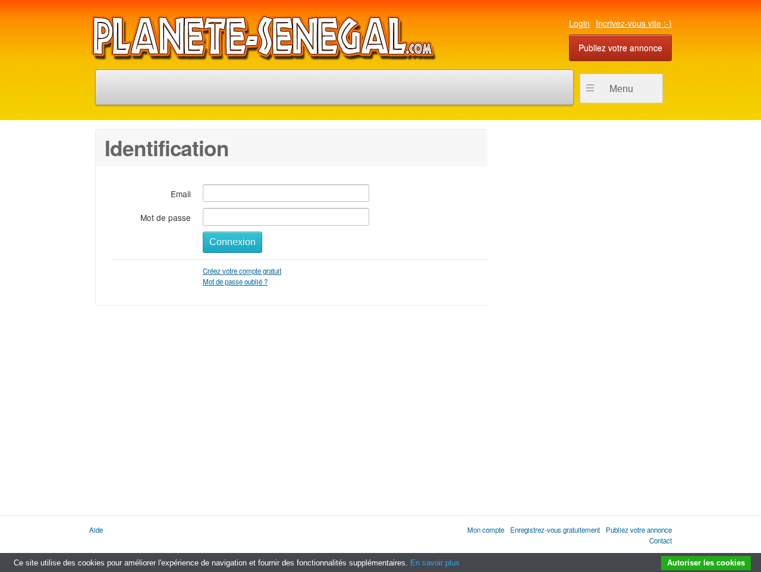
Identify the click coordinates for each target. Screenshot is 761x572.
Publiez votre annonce (620, 47)
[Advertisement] (577, 307)
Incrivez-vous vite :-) (634, 23)
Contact (660, 540)
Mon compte (485, 530)
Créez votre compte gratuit (242, 271)
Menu (621, 89)
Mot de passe (165, 217)
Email (181, 193)
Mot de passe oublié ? (235, 281)
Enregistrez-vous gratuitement (555, 530)
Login (579, 23)
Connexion (232, 242)
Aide (96, 530)
